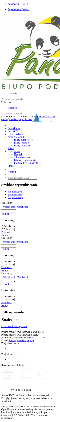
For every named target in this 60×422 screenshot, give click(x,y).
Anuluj (4, 235)
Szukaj (5, 213)
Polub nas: (6, 102)
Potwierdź (6, 232)
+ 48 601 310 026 (46, 116)
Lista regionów (19, 326)
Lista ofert (6, 326)
